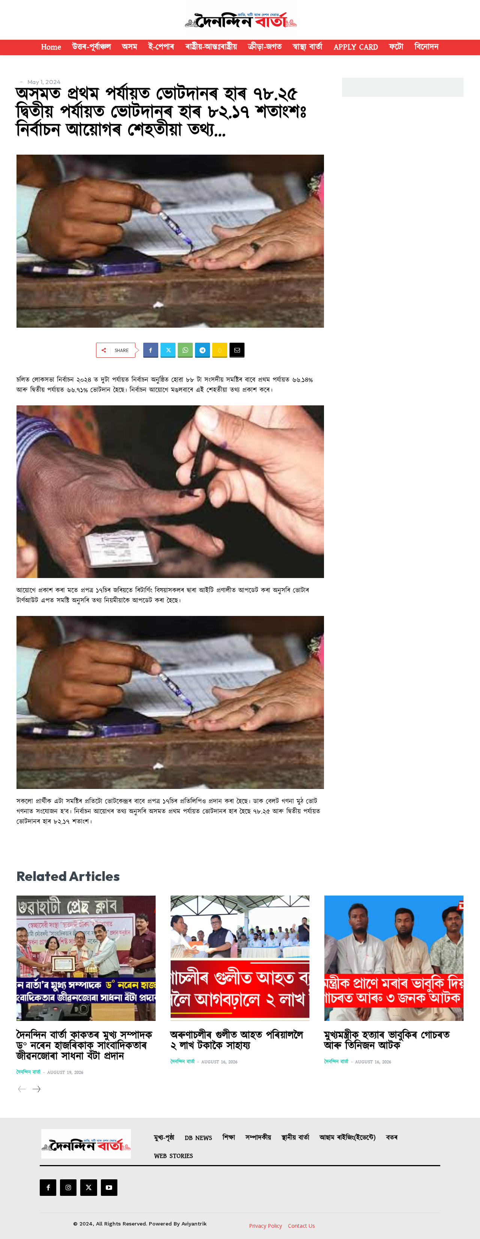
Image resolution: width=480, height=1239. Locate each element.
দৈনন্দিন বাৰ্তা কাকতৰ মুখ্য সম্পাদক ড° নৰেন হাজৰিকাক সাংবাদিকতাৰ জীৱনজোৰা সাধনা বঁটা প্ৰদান (84, 1046)
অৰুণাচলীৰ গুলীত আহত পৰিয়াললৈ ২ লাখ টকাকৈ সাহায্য (237, 1041)
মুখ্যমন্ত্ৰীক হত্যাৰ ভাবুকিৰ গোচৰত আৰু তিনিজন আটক (387, 1041)
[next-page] (36, 1089)
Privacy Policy (265, 1225)
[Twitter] (168, 350)
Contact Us (301, 1225)
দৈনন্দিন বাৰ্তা (28, 1072)
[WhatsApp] (185, 350)
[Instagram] (68, 1187)
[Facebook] (150, 350)
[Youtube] (109, 1187)
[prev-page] (22, 1089)
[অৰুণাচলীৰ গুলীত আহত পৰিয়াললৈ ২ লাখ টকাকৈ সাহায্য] (240, 958)
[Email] (237, 350)
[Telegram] (202, 350)
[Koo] (219, 350)
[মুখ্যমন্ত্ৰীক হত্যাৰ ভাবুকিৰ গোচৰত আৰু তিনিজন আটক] (394, 958)
